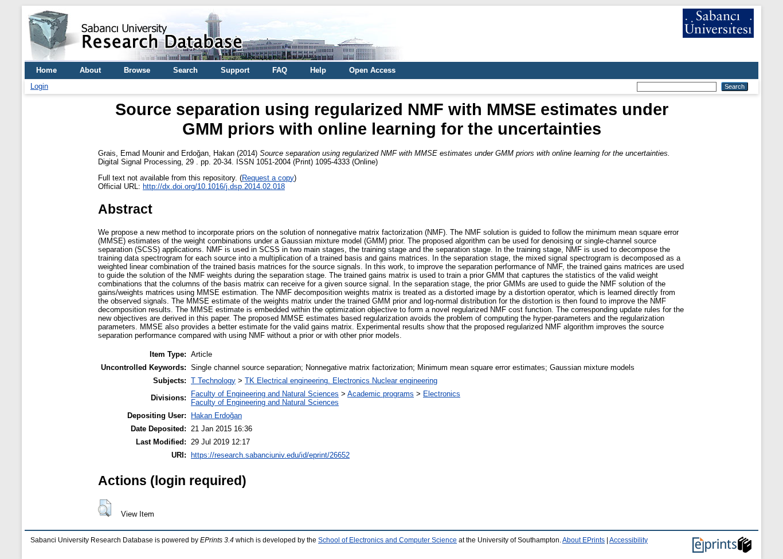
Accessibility (628, 540)
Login (39, 86)
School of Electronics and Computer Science (387, 540)
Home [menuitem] (46, 70)
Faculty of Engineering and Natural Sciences (265, 393)
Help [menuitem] (318, 70)
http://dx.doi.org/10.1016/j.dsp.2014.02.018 (214, 186)
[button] (104, 508)
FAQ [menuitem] (279, 70)
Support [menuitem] (235, 70)
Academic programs (380, 393)
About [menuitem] (90, 70)
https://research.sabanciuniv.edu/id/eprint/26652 (270, 455)
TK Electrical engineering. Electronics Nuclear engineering (341, 380)
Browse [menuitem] (137, 70)
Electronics (441, 393)
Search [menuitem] (185, 70)
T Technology (213, 380)
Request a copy (268, 178)
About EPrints (583, 540)
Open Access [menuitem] (372, 70)
